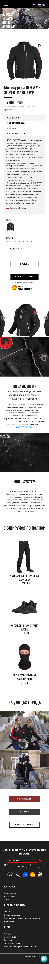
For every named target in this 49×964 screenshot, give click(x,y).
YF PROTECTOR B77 (29, 426)
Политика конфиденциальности (20, 946)
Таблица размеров (14, 248)
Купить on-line (24, 276)
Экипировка (10, 893)
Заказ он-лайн (11, 937)
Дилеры (24, 264)
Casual (7, 899)
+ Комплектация (16, 133)
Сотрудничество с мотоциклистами (22, 918)
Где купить (9, 933)
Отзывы (8, 940)
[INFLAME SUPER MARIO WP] (24, 322)
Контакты (9, 921)
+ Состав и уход (15, 123)
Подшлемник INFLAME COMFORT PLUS (24, 677)
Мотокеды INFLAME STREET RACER (24, 627)
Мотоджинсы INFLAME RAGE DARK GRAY (24, 577)
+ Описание (13, 118)
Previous (3, 318)
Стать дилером (12, 915)
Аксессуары (10, 896)
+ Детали (11, 128)
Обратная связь (12, 943)
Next (46, 318)
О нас (7, 911)
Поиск (33, 4)
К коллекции (24, 798)
